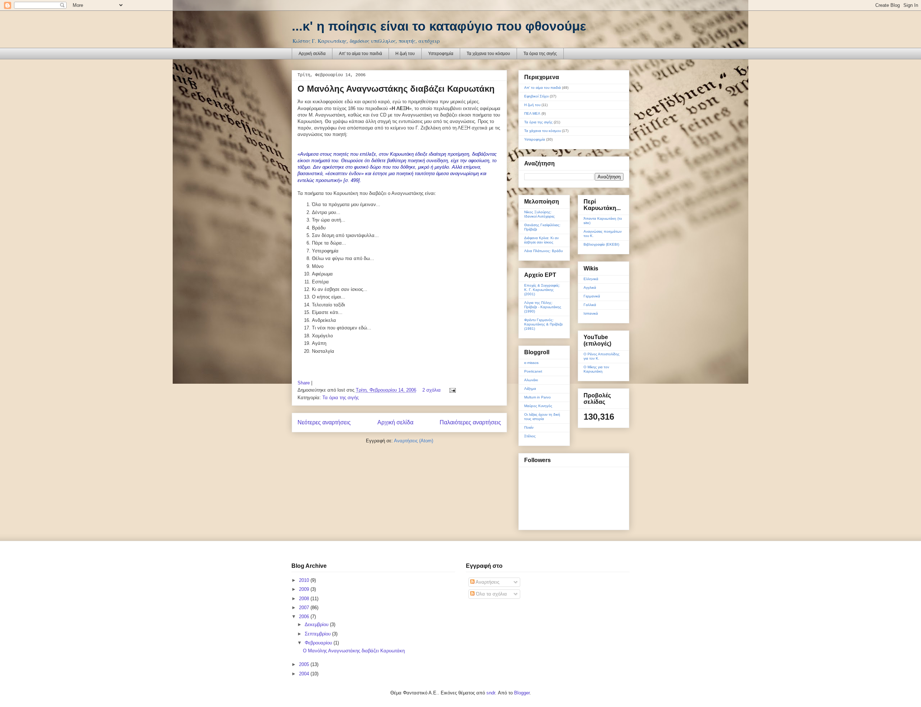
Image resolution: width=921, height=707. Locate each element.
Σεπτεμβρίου (318, 634)
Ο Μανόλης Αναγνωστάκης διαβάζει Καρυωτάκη (396, 88)
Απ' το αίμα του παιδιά (360, 53)
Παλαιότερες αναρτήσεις (470, 422)
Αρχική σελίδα (312, 53)
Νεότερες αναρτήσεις (324, 422)
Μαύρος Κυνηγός (538, 406)
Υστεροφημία (440, 53)
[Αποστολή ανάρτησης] (451, 390)
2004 (304, 673)
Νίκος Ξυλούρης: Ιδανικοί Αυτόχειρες (539, 214)
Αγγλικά (590, 287)
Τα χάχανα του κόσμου (488, 53)
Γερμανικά (592, 296)
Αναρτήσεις (487, 582)
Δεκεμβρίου (317, 624)
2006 (304, 616)
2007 (304, 607)
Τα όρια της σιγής (540, 53)
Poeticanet (533, 371)
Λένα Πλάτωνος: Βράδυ (543, 251)
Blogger (522, 692)
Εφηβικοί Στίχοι (536, 96)
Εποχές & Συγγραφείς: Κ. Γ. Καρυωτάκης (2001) (542, 289)
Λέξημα (530, 389)
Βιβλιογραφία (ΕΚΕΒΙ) (601, 244)
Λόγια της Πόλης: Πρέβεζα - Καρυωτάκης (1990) (542, 307)
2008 (304, 598)
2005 (304, 664)
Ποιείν (529, 427)
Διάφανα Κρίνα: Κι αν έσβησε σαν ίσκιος (541, 240)
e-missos (531, 363)
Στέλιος (530, 436)
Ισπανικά (591, 313)
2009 (304, 589)
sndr (490, 692)
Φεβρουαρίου (319, 643)
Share (304, 383)
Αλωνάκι (531, 380)
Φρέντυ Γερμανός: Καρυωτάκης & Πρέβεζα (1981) (543, 324)
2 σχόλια (431, 390)
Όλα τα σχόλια (491, 594)
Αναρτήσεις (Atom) (413, 440)
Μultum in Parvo (537, 397)
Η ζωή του (405, 53)
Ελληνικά (591, 279)
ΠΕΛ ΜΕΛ (532, 113)
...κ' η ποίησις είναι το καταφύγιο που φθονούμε (439, 26)
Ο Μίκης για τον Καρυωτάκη (596, 369)
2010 (304, 580)
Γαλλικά (590, 305)
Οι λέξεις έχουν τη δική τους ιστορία (542, 416)
